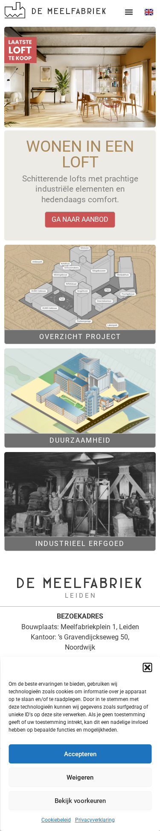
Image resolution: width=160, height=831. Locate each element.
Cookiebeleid (56, 820)
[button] (147, 667)
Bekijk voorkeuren (80, 801)
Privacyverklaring (95, 820)
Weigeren (80, 777)
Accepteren (80, 754)
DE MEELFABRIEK (69, 10)
